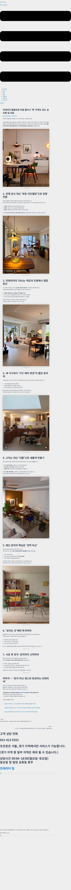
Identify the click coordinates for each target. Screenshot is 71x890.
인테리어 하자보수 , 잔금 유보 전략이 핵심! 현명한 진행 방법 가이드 (20, 704)
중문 (4, 91)
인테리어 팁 (7, 768)
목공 (4, 93)
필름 (4, 94)
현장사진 (5, 98)
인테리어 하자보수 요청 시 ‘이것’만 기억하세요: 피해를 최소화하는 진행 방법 (22, 708)
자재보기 (5, 96)
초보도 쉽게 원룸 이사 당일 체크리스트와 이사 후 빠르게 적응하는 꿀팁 (20, 712)
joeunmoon (3, 2)
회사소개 (5, 100)
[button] (35, 46)
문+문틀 (5, 89)
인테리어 (5, 685)
